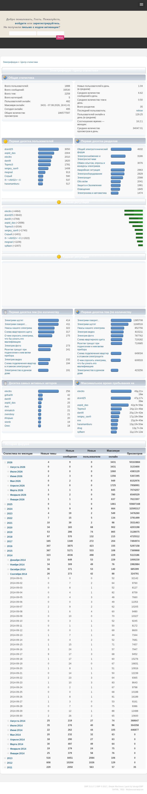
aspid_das (10, 153)
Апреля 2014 (17, 739)
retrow (139, 110)
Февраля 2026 (18, 495)
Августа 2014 (17, 721)
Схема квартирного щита (18, 332)
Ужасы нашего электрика (18, 328)
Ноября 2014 (17, 564)
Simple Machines (116, 786)
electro (8, 157)
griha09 (9, 395)
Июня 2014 (16, 730)
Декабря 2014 (18, 560)
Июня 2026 (16, 476)
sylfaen (8, 245)
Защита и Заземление (89, 185)
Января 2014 (17, 753)
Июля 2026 (16, 471)
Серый (8, 176)
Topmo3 (9, 164)
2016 (9, 546)
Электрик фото (13, 345)
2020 (9, 527)
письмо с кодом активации (40, 27)
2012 (9, 763)
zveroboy (9, 414)
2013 (9, 758)
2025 (9, 504)
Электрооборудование (89, 173)
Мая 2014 (15, 734)
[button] (141, 4)
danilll (8, 160)
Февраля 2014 (18, 749)
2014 (9, 555)
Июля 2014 (16, 725)
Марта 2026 (16, 490)
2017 (9, 541)
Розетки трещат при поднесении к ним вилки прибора (18, 352)
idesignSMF (138, 786)
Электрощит (84, 177)
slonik (8, 422)
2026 (9, 462)
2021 (9, 523)
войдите (20, 23)
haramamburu (12, 183)
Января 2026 (17, 499)
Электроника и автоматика (92, 193)
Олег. (7, 425)
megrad (9, 172)
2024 (9, 509)
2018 (9, 536)
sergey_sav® (11, 168)
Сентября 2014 (18, 574)
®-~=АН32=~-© (13, 180)
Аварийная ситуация (88, 170)
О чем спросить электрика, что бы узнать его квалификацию (19, 338)
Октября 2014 (17, 569)
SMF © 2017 (101, 786)
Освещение (83, 189)
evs (79, 420)
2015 (9, 551)
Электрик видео (13, 359)
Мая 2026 (15, 481)
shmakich (10, 410)
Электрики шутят (14, 320)
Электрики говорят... (16, 324)
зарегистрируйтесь (46, 23)
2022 (9, 518)
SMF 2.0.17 (89, 786)
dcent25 (9, 149)
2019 (9, 532)
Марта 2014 (16, 744)
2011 (9, 767)
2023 (9, 513)
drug (79, 428)
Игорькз (9, 418)
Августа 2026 (17, 467)
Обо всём (82, 181)
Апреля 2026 (17, 485)
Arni (7, 406)
